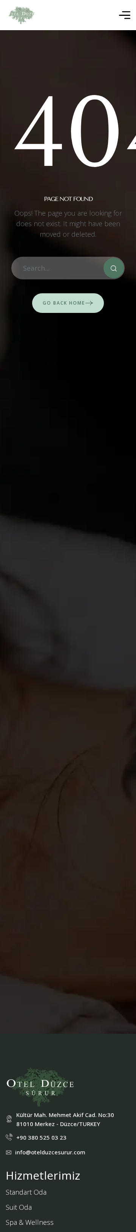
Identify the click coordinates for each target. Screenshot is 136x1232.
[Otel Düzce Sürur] (21, 15)
